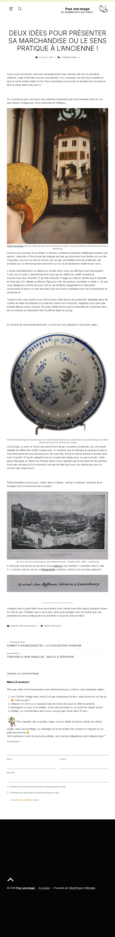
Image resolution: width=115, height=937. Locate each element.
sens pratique (53, 626)
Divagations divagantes (23, 626)
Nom (10, 759)
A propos (44, 887)
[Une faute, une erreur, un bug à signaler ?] (11, 721)
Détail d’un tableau (15, 246)
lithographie (48, 569)
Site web (11, 772)
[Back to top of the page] (10, 881)
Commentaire (13, 741)
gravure (57, 565)
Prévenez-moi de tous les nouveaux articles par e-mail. (34, 793)
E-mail (63, 759)
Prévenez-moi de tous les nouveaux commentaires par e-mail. (38, 787)
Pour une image (77, 9)
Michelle (90, 887)
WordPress (75, 887)
